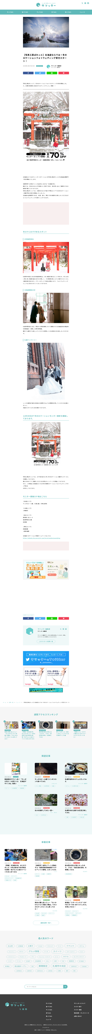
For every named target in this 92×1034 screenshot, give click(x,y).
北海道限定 (14, 788)
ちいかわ (44, 913)
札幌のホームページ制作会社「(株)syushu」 (47, 1030)
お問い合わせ (78, 1016)
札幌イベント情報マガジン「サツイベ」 (33, 1024)
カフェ (67, 786)
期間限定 (75, 915)
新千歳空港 (81, 961)
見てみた (53, 12)
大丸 (47, 961)
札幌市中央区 (76, 786)
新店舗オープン (20, 966)
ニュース (82, 12)
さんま (7, 876)
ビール (7, 788)
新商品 (67, 915)
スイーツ (52, 913)
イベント (14, 876)
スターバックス (69, 913)
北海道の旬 (18, 878)
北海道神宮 (74, 817)
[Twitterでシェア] (40, 73)
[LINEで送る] (52, 73)
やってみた (40, 12)
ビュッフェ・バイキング (44, 956)
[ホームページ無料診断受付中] (34, 570)
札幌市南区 (84, 966)
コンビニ (68, 911)
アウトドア (50, 946)
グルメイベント (9, 878)
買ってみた (68, 12)
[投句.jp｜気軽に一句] (57, 570)
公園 (67, 817)
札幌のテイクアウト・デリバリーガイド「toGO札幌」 (55, 1024)
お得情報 (20, 946)
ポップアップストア (79, 956)
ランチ (10, 961)
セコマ (81, 951)
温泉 (67, 970)
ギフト (21, 951)
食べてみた (25, 12)
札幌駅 (59, 970)
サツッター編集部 (56, 66)
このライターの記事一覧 (46, 641)
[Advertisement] (46, 213)
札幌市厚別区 (19, 970)
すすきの (40, 946)
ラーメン (19, 961)
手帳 (63, 961)
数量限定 (22, 788)
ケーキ (46, 951)
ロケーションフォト (28, 615)
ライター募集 (78, 1010)
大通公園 (82, 817)
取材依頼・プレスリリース (81, 1013)
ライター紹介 (78, 1006)
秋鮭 (15, 880)
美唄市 (49, 874)
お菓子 (30, 946)
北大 (37, 815)
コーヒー (76, 911)
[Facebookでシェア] (28, 73)
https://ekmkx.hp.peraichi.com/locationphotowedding (41, 538)
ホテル (66, 956)
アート (37, 874)
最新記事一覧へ (46, 923)
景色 (33, 966)
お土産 (37, 913)
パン (33, 957)
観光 (54, 786)
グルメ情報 (38, 786)
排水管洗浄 (68, 874)
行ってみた (10, 12)
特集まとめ (8, 880)
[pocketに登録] (63, 73)
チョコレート (23, 956)
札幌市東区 (46, 786)
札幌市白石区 (40, 970)
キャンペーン (11, 951)
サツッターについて (79, 1003)
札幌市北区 (43, 815)
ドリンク (78, 913)
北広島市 (28, 961)
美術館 (37, 876)
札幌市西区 (50, 970)
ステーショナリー (71, 951)
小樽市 (37, 915)
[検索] (65, 986)
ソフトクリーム (11, 956)
